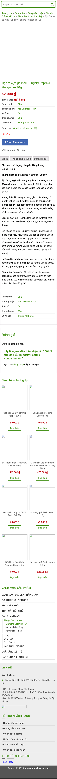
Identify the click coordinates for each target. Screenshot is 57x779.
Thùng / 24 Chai (26, 122)
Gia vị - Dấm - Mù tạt (13, 620)
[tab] (4, 158)
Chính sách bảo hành (14, 750)
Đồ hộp (7, 635)
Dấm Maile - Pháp (14, 631)
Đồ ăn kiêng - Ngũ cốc (15, 600)
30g (20, 118)
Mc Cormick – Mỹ (27, 108)
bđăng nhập (18, 364)
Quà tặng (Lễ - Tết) (13, 651)
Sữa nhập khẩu (11, 605)
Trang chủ (7, 13)
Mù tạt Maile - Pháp (14, 627)
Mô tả (5, 158)
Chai (20, 104)
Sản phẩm (20, 13)
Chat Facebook (15, 142)
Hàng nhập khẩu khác (15, 657)
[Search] (52, 4)
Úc (19, 113)
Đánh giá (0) (40, 158)
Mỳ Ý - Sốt (8, 639)
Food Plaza (7, 762)
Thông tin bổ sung (21, 158)
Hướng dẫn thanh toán (14, 728)
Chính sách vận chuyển (15, 739)
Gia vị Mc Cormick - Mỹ (30, 16)
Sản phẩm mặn (36, 13)
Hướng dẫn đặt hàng (15, 150)
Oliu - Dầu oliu (10, 642)
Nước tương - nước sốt (14, 646)
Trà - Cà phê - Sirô (12, 610)
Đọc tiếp (14, 428)
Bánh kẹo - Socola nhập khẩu (20, 594)
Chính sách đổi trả (12, 733)
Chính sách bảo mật (13, 744)
